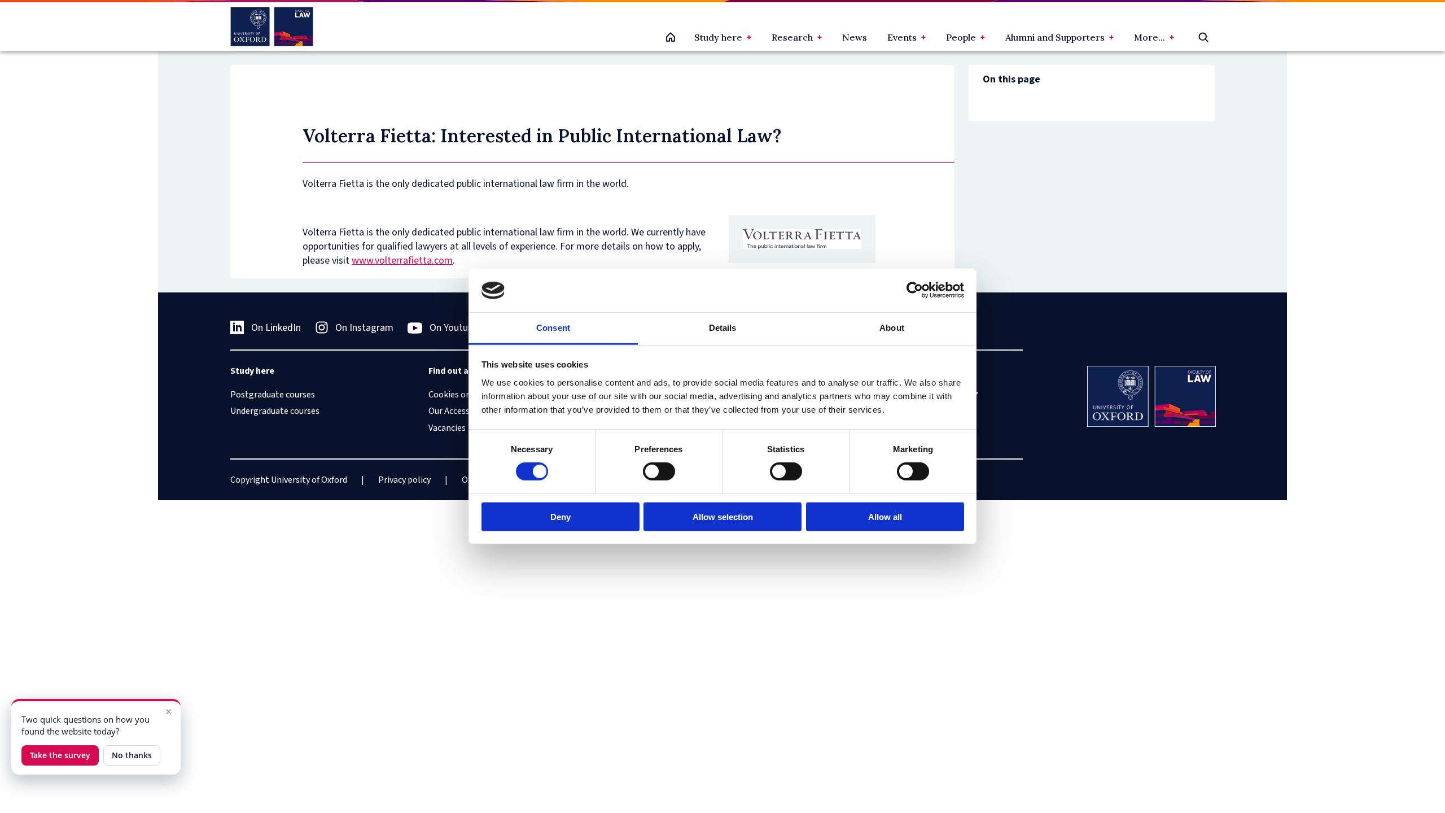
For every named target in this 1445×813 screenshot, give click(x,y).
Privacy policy (404, 480)
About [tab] (891, 328)
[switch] (659, 471)
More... (1149, 37)
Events (902, 37)
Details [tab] (723, 328)
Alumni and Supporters (1055, 37)
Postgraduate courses (272, 394)
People (961, 37)
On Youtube (454, 328)
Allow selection (723, 516)
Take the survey (60, 755)
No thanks (132, 755)
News (854, 37)
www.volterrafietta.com (402, 260)
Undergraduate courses (274, 411)
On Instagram (364, 328)
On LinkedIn (276, 328)
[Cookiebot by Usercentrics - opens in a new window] (914, 290)
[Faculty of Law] (271, 26)
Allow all (885, 516)
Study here (718, 37)
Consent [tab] (553, 328)
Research (792, 37)
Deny (560, 516)
